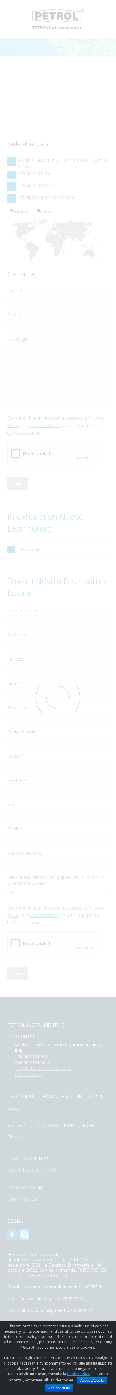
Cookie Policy (81, 1341)
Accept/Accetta (92, 1380)
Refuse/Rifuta (59, 1388)
